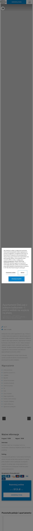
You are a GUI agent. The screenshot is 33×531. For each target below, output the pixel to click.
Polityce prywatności (9, 261)
